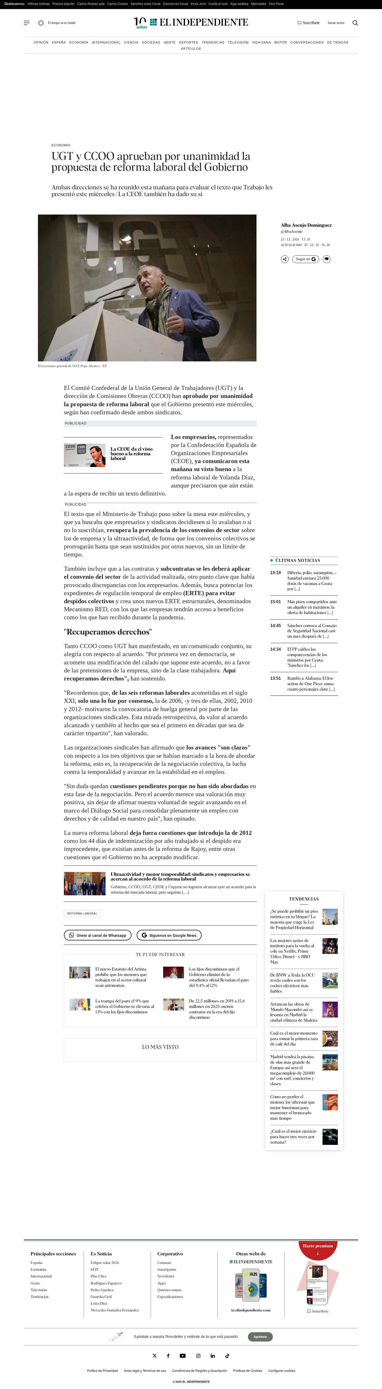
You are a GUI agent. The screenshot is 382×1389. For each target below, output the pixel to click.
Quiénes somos (169, 1290)
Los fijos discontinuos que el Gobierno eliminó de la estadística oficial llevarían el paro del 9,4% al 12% (218, 977)
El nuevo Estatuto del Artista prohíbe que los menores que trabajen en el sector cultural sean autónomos (121, 977)
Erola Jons (198, 3)
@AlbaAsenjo (291, 231)
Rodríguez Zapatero (106, 1283)
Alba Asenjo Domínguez (306, 225)
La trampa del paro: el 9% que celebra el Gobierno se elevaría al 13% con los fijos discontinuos (124, 1006)
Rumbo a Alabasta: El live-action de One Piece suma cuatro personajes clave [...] (311, 684)
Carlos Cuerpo (117, 3)
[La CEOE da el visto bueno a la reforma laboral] (85, 455)
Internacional (106, 42)
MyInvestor (258, 3)
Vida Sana (261, 42)
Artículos (191, 48)
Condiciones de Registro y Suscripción (199, 1371)
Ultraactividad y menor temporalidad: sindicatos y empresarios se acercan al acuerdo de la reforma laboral (180, 876)
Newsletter (166, 1276)
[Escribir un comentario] (327, 259)
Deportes (188, 42)
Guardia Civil (101, 1297)
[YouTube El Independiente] (183, 1356)
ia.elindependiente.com (251, 1310)
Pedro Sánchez (102, 1290)
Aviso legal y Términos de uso (145, 1371)
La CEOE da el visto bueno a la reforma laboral (132, 453)
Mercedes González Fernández (115, 1310)
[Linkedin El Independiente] (213, 1356)
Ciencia (131, 42)
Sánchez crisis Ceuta (146, 3)
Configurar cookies (281, 1371)
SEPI (94, 1270)
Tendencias (213, 42)
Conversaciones (307, 42)
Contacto (164, 1263)
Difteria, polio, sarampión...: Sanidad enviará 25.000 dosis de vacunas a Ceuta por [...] (311, 580)
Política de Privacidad (102, 1371)
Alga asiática (239, 3)
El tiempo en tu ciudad (61, 23)
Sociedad (151, 42)
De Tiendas (337, 42)
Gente (170, 42)
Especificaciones (170, 1297)
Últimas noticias (39, 3)
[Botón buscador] (355, 23)
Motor (280, 42)
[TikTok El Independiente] (227, 1357)
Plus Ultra (98, 1276)
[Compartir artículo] (285, 259)
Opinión (41, 42)
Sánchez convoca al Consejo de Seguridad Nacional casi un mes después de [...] (312, 631)
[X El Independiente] (155, 1356)
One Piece (276, 3)
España (59, 42)
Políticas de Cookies (247, 1371)
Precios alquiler (63, 3)
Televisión (238, 42)
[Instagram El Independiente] (198, 1356)
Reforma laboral (82, 913)
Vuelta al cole (218, 3)
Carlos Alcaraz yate (91, 3)
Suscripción (166, 1270)
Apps (161, 1283)
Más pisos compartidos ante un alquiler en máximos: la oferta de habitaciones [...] (312, 607)
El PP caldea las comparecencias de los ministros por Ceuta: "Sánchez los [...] (307, 657)
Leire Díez (99, 1304)
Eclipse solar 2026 (105, 1263)
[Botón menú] (27, 23)
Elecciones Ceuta (175, 3)
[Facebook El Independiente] (168, 1356)
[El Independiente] (191, 23)
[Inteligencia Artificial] (251, 1300)
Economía (78, 42)
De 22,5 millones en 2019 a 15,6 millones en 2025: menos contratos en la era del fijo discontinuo (217, 1009)
